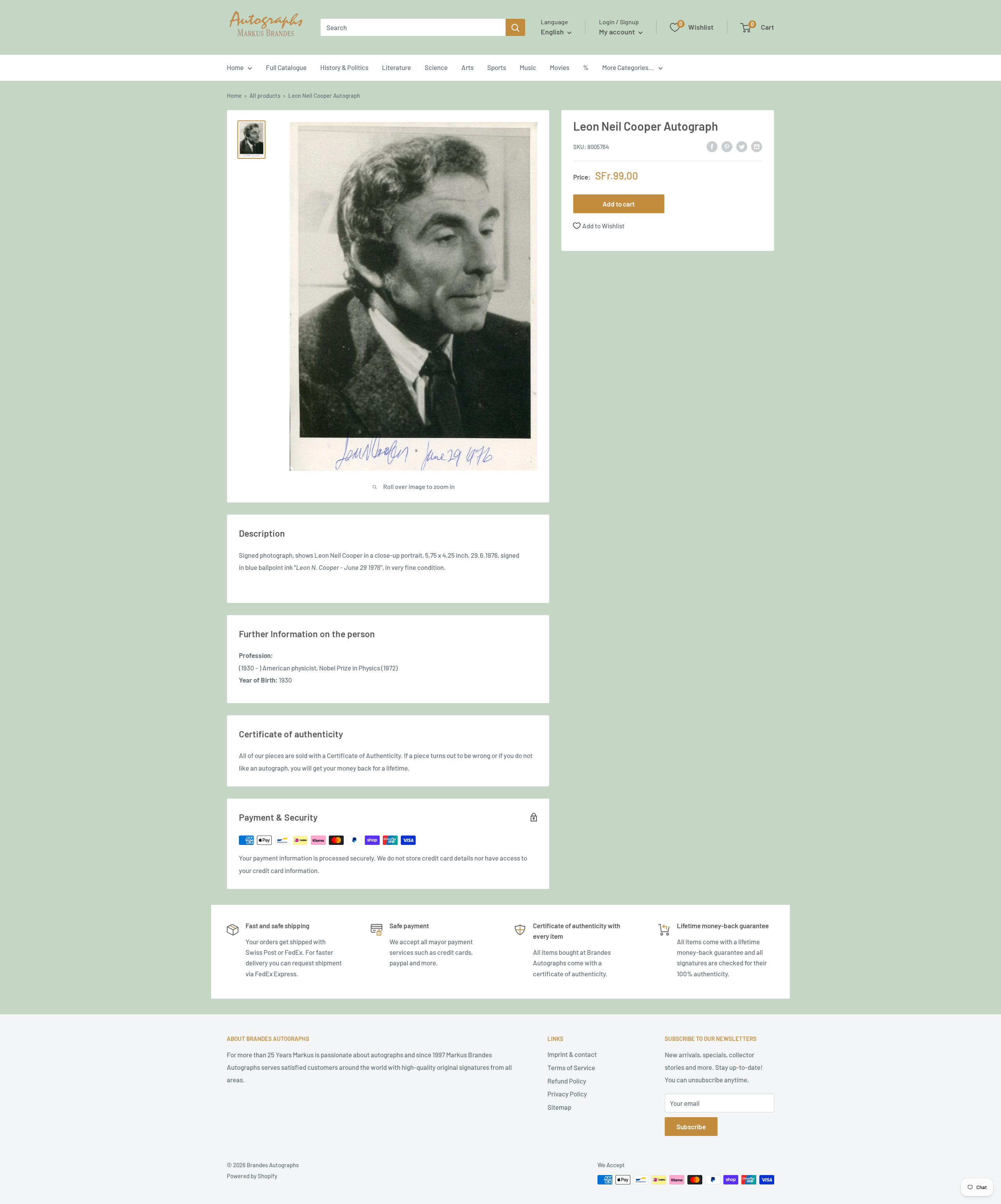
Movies (559, 67)
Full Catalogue (286, 67)
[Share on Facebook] (712, 146)
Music (528, 67)
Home (235, 67)
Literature (396, 67)
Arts (467, 67)
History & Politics (344, 67)
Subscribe (691, 1126)
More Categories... (628, 67)
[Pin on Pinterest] (726, 146)
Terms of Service (571, 1067)
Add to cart (619, 204)
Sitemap (559, 1107)
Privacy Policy (567, 1094)
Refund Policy (566, 1081)
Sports (496, 67)
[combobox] (413, 27)
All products (264, 95)
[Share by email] (756, 146)
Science (436, 67)
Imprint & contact (572, 1054)
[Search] (515, 27)
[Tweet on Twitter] (741, 146)
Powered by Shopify (252, 1175)
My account (618, 31)
